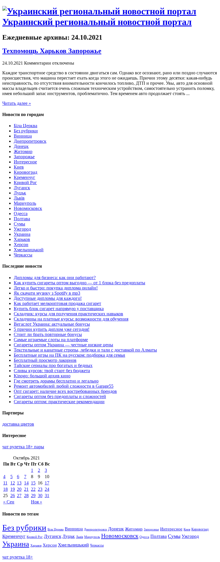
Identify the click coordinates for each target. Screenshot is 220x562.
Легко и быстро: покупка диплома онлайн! (56, 287)
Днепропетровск (30, 141)
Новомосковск (28, 208)
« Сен (8, 501)
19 (12, 489)
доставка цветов (18, 424)
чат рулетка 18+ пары (23, 446)
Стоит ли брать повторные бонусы (48, 334)
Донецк (21, 146)
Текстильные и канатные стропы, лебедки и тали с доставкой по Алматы (85, 349)
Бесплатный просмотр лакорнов (45, 360)
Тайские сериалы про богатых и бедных (53, 365)
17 (47, 482)
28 (26, 495)
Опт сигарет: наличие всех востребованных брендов (65, 391)
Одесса (21, 213)
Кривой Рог (25, 182)
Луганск (22, 187)
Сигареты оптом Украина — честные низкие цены (63, 344)
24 (47, 489)
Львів (19, 198)
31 (47, 495)
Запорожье (24, 156)
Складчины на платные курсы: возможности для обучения (71, 318)
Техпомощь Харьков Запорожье (51, 51)
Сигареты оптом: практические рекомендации (59, 401)
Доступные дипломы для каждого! (48, 298)
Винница (23, 136)
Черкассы (23, 254)
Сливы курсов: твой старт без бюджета (52, 370)
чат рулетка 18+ (17, 557)
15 (33, 482)
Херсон (21, 244)
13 (19, 482)
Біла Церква (25, 125)
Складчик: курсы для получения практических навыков (68, 313)
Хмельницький (29, 249)
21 (26, 489)
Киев (19, 167)
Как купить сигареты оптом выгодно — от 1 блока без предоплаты (79, 282)
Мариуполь (25, 203)
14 (26, 482)
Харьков (22, 239)
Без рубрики (26, 130)
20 (19, 489)
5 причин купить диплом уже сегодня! (51, 329)
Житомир (23, 151)
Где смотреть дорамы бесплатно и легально (56, 380)
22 (33, 489)
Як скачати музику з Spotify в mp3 (47, 293)
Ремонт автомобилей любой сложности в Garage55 (63, 386)
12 (12, 482)
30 (40, 495)
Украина (22, 234)
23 (40, 489)
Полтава (22, 218)
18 (5, 489)
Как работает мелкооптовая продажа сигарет (57, 303)
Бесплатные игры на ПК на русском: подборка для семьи (69, 355)
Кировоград (25, 172)
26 (12, 495)
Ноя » (36, 501)
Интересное (25, 161)
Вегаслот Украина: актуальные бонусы (52, 324)
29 (33, 495)
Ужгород (22, 229)
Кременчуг (24, 177)
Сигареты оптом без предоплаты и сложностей (60, 396)
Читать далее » (16, 103)
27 (19, 495)
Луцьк (20, 192)
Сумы (19, 223)
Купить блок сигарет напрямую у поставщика (59, 308)
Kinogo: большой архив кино (42, 375)
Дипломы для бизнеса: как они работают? (55, 277)
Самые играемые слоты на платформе (51, 339)
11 (5, 482)
